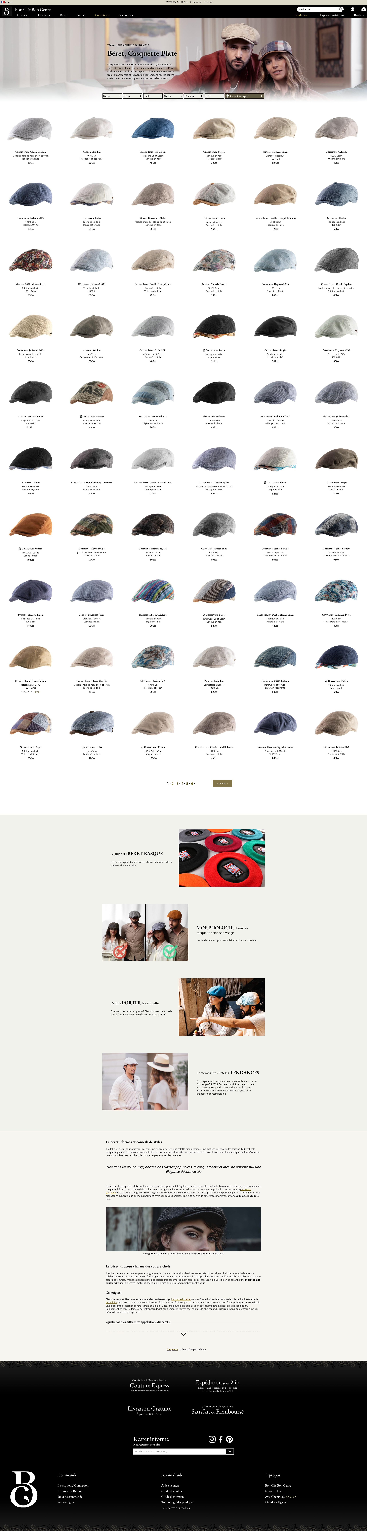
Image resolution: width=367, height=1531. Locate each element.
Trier (208, 96)
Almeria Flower (214, 284)
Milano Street (30, 284)
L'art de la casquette (135, 1002)
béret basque (118, 1331)
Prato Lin (214, 680)
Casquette (44, 15)
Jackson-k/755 (275, 548)
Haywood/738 (336, 350)
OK (229, 1451)
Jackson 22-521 (31, 350)
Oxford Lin (152, 151)
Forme (106, 96)
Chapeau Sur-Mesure (331, 15)
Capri (32, 747)
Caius (92, 217)
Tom (91, 614)
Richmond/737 (275, 416)
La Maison (301, 15)
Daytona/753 (92, 548)
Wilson (32, 548)
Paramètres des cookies (175, 1508)
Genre (126, 96)
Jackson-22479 (92, 284)
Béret (63, 15)
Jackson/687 (153, 680)
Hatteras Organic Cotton (275, 747)
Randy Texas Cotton (30, 680)
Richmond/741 (336, 614)
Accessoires (126, 15)
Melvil (153, 217)
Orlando (336, 151)
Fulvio (216, 350)
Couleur (189, 96)
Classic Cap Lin (30, 151)
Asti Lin (91, 151)
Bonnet (81, 15)
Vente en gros (65, 1502)
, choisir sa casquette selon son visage (222, 929)
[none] (183, 1334)
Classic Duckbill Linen (214, 747)
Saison (168, 96)
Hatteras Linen (275, 151)
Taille (147, 96)
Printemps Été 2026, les (228, 1072)
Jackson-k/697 (336, 548)
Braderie (359, 15)
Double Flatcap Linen (152, 284)
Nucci (215, 614)
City (93, 747)
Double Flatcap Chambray (275, 217)
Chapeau (23, 15)
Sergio (214, 151)
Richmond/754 (153, 548)
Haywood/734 (275, 284)
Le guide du (137, 853)
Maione (93, 416)
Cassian (336, 217)
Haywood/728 (153, 416)
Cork (215, 217)
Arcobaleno (153, 614)
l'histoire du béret (181, 1299)
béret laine (111, 1302)
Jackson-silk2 (31, 217)
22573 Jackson (275, 680)
